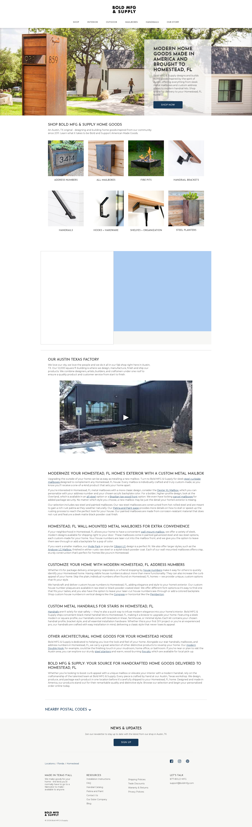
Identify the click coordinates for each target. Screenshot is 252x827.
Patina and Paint (94, 791)
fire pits (146, 651)
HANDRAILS (152, 22)
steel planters (103, 651)
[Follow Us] (171, 763)
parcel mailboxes (183, 496)
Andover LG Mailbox (59, 549)
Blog (88, 803)
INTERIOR (92, 22)
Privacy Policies (136, 791)
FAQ (88, 783)
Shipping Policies (136, 779)
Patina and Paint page (126, 508)
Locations (50, 763)
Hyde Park (94, 546)
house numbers (152, 570)
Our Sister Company (96, 799)
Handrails (53, 611)
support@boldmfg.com (182, 783)
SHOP (76, 22)
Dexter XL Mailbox (167, 490)
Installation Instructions (98, 779)
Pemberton (157, 594)
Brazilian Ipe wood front (124, 496)
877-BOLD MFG (178, 779)
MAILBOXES (131, 22)
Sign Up (126, 742)
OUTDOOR (111, 22)
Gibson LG (120, 546)
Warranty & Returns (138, 787)
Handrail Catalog (94, 787)
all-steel (91, 496)
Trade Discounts (136, 783)
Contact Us (92, 795)
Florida (60, 763)
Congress (119, 594)
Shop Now (168, 105)
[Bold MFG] (124, 10)
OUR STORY (173, 22)
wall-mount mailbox (152, 531)
